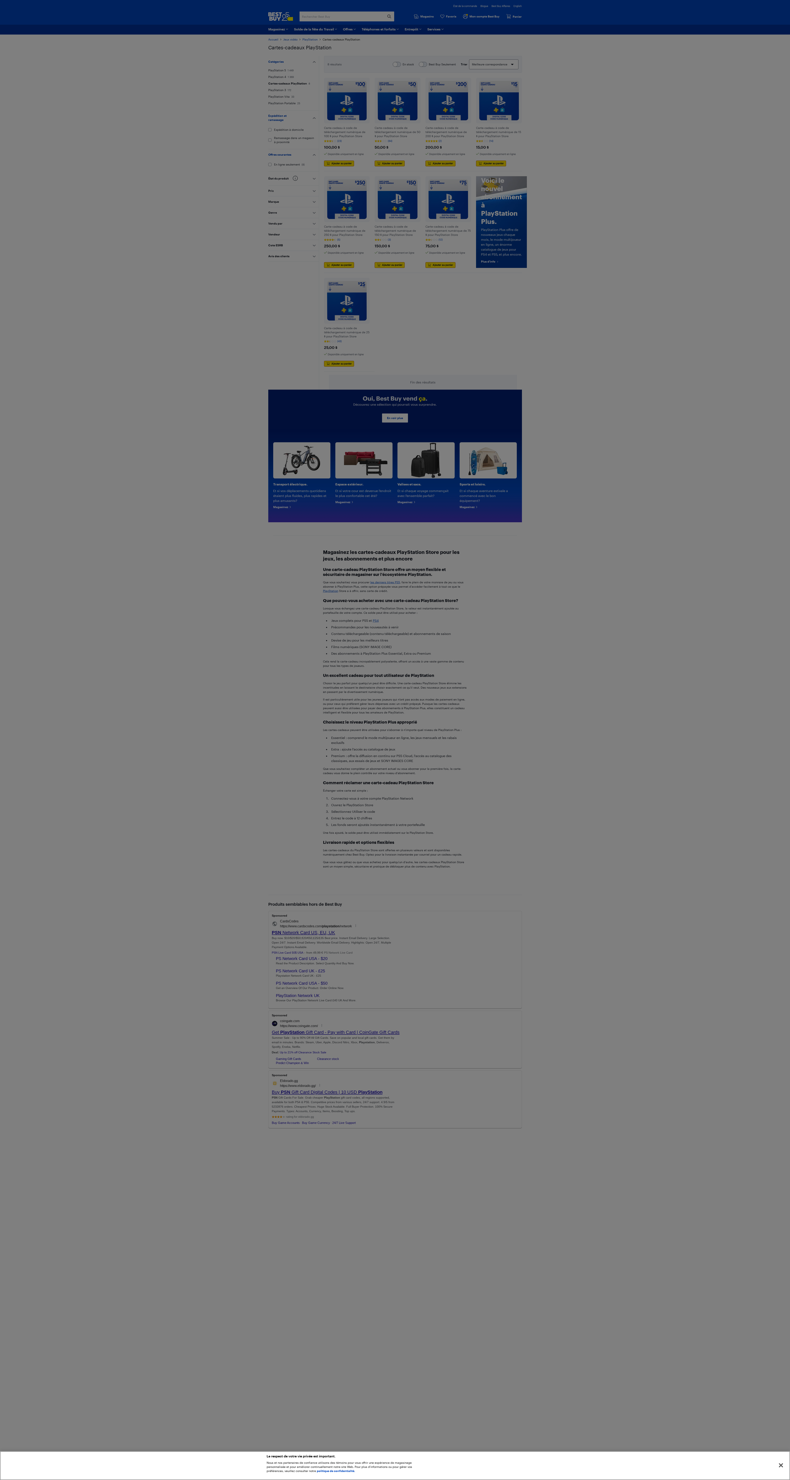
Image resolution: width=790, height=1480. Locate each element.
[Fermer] (780, 1465)
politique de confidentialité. (336, 1471)
